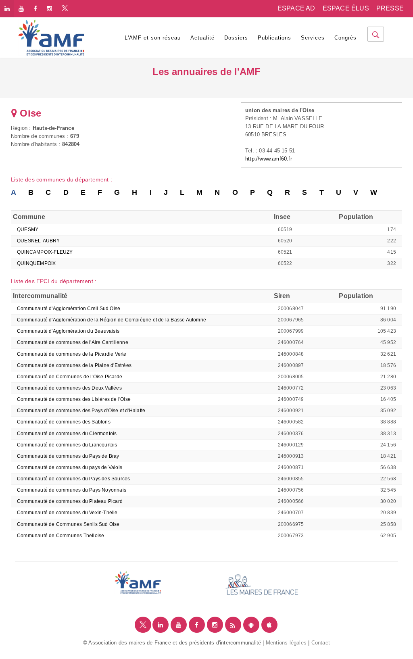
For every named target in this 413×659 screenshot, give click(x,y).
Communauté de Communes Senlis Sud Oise (68, 524)
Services (313, 38)
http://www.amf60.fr (268, 159)
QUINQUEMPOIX (36, 263)
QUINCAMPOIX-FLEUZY (45, 252)
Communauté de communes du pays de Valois (69, 467)
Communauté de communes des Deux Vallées (69, 388)
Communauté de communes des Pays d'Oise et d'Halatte (81, 410)
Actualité (202, 38)
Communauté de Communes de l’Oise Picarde (69, 377)
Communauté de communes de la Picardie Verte (72, 354)
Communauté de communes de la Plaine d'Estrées (74, 365)
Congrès (345, 38)
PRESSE (390, 8)
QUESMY (27, 229)
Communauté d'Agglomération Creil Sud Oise (68, 308)
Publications (274, 38)
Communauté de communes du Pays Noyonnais (71, 490)
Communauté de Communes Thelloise (60, 535)
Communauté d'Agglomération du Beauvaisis (68, 331)
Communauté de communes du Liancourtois (67, 445)
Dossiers (236, 38)
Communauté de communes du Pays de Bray (68, 456)
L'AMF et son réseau (153, 38)
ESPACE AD (296, 8)
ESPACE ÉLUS (346, 8)
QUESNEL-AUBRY (38, 241)
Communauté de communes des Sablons (64, 422)
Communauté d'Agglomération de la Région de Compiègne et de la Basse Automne (111, 320)
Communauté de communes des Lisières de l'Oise (74, 399)
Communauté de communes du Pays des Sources (73, 479)
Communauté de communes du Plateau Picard (70, 501)
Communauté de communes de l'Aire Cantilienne (72, 342)
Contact (320, 643)
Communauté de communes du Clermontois (67, 433)
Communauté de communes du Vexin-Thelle (67, 512)
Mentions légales (286, 643)
